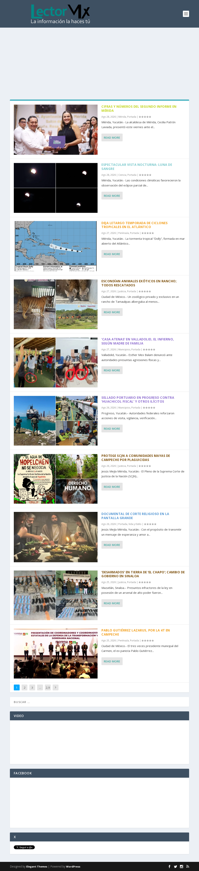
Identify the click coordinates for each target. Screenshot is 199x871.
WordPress (73, 866)
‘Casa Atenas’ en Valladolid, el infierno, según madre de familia (137, 341)
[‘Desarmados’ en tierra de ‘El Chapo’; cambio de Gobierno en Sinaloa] (56, 595)
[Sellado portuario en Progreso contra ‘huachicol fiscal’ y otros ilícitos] (56, 421)
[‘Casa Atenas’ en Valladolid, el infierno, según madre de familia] (56, 362)
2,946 (48, 690)
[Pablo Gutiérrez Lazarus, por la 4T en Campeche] (56, 653)
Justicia (122, 291)
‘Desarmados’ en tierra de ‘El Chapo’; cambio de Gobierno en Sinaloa (143, 574)
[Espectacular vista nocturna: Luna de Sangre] (56, 188)
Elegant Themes (36, 866)
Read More (112, 137)
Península (123, 233)
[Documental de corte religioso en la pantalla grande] (56, 537)
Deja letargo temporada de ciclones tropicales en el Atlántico (134, 225)
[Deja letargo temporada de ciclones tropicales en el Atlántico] (56, 246)
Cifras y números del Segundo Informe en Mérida (139, 108)
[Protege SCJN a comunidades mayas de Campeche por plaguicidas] (56, 479)
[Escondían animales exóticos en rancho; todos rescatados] (56, 304)
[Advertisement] (99, 57)
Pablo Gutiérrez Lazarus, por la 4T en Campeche (135, 632)
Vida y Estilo (134, 524)
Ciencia (122, 175)
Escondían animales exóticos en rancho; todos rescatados (138, 283)
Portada (131, 116)
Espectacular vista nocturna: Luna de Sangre (136, 167)
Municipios (124, 349)
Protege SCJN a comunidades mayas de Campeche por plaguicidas (135, 458)
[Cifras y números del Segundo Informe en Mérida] (56, 130)
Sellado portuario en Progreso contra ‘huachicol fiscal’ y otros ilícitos (137, 399)
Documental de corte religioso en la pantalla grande (135, 516)
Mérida (122, 116)
